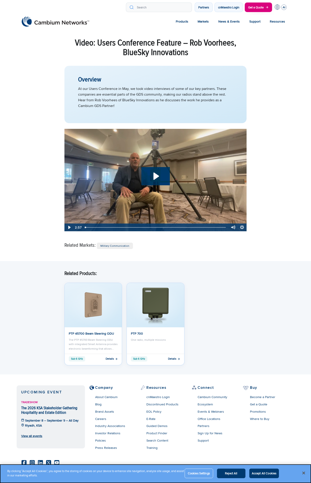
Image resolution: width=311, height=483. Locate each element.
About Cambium (106, 397)
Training (152, 447)
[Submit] (131, 7)
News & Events (229, 21)
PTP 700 (137, 333)
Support (254, 21)
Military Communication (114, 246)
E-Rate (151, 419)
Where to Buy (259, 419)
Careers (100, 419)
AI (284, 7)
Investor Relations (107, 433)
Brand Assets (104, 411)
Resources (277, 21)
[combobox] (159, 7)
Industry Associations (110, 426)
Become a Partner (262, 397)
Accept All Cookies (264, 473)
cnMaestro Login (228, 7)
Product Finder (156, 433)
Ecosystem (205, 404)
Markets (203, 21)
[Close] (304, 473)
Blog (98, 404)
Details (110, 359)
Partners (203, 7)
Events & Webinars (211, 411)
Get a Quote (256, 7)
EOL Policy (153, 411)
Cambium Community (212, 397)
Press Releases (106, 447)
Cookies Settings (199, 473)
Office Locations (209, 419)
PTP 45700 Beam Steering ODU (91, 333)
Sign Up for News (210, 433)
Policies (100, 440)
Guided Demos (157, 426)
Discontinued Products (162, 404)
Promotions (258, 411)
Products (182, 21)
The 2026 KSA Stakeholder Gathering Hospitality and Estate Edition (49, 410)
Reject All (231, 473)
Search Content (157, 440)
